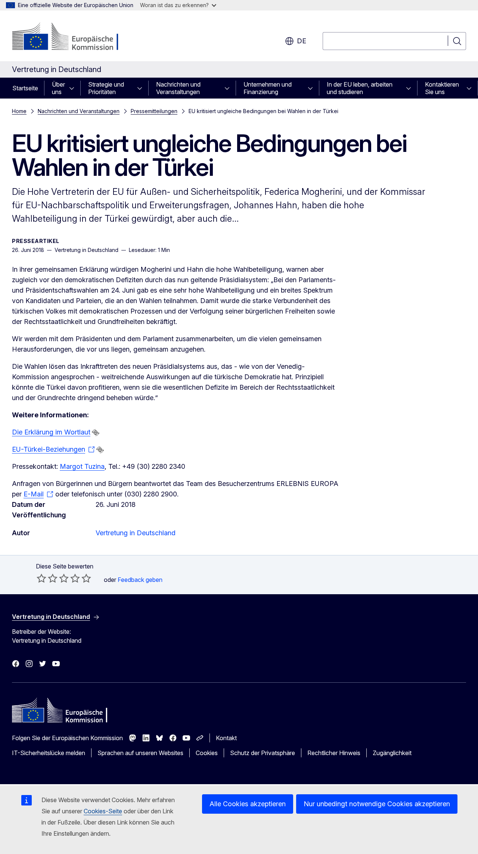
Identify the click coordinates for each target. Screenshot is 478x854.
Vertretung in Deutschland (136, 533)
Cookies (207, 753)
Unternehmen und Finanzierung (267, 88)
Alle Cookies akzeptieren (247, 804)
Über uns (58, 88)
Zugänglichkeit (392, 753)
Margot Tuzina (82, 466)
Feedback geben (140, 579)
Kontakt (226, 738)
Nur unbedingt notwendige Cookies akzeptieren (377, 804)
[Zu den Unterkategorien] (74, 88)
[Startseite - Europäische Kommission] (72, 37)
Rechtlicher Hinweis (333, 753)
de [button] (301, 41)
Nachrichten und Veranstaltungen (178, 88)
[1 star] (41, 578)
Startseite (25, 88)
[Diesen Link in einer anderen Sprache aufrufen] (95, 432)
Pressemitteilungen (154, 111)
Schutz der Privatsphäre (262, 753)
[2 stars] (47, 578)
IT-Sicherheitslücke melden (48, 753)
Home (19, 111)
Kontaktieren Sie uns (442, 88)
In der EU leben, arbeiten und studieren (359, 88)
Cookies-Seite (103, 811)
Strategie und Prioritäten (106, 88)
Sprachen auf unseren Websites (140, 753)
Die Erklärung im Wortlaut (51, 432)
